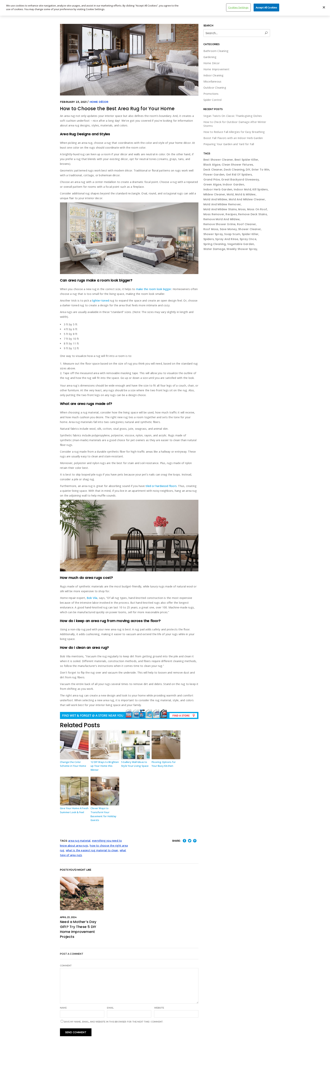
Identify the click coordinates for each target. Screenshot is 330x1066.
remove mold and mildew (221, 219)
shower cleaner (249, 229)
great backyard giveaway (240, 179)
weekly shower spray (241, 249)
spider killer (250, 234)
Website (159, 1007)
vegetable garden (240, 244)
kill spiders (260, 189)
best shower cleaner (218, 160)
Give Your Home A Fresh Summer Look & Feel (74, 810)
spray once (248, 239)
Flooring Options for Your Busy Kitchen (164, 764)
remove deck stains (252, 214)
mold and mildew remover (222, 204)
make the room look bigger (153, 289)
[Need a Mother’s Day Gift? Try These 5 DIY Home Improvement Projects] (82, 893)
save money (228, 229)
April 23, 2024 (68, 917)
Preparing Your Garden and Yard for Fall (228, 144)
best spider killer (246, 160)
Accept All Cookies (266, 7)
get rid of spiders (239, 174)
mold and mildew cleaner (247, 199)
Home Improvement (216, 69)
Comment (66, 965)
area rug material (79, 840)
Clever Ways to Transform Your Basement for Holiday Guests (103, 814)
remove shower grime (219, 224)
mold (230, 194)
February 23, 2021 (73, 101)
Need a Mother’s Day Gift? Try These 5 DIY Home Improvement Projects (78, 929)
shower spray (213, 234)
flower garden (214, 174)
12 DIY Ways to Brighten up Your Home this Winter (105, 766)
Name (63, 1007)
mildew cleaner (214, 194)
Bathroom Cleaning (215, 51)
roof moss (210, 229)
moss (242, 209)
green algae (212, 184)
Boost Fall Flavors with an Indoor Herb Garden (233, 138)
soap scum (232, 234)
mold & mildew (245, 194)
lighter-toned (100, 300)
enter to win (260, 169)
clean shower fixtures (237, 165)
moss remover (213, 214)
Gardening (210, 57)
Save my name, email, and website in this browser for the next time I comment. (113, 1021)
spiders (208, 239)
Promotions (211, 93)
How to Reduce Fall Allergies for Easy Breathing (234, 132)
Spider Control (212, 100)
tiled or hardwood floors (161, 486)
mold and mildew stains (220, 209)
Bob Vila (92, 598)
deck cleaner (212, 169)
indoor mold (242, 189)
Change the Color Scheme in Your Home (73, 764)
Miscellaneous (212, 81)
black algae (211, 165)
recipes (231, 214)
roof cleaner (246, 224)
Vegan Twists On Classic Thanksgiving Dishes (232, 116)
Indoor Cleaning (213, 75)
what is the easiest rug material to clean (92, 850)
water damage (214, 249)
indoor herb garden (217, 189)
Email (110, 1007)
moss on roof (257, 209)
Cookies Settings (238, 7)
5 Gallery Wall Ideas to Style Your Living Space (135, 764)
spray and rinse (226, 239)
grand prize (211, 179)
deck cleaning (234, 169)
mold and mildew (215, 199)
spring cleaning (214, 244)
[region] (165, 8)
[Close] (324, 7)
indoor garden (233, 184)
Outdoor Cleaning (214, 87)
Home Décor (99, 101)
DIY (248, 169)
